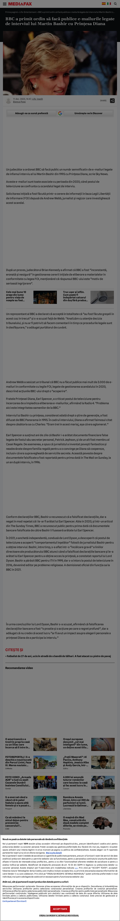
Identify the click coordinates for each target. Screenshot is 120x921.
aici (76, 868)
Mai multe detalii (54, 853)
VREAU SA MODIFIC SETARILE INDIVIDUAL (59, 915)
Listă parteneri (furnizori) (14, 901)
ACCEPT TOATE (60, 909)
